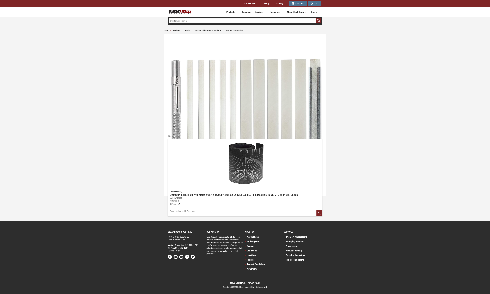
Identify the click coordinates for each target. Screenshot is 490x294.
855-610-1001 (181, 247)
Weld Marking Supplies (234, 30)
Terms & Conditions (256, 264)
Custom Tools (250, 3)
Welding (187, 30)
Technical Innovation (295, 255)
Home (166, 30)
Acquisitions (253, 237)
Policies (250, 259)
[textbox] (245, 20)
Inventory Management (296, 237)
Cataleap (265, 3)
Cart (316, 3)
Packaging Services (295, 241)
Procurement (292, 246)
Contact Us (252, 250)
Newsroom (252, 269)
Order (319, 213)
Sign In (314, 12)
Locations (251, 255)
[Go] (318, 20)
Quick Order (300, 3)
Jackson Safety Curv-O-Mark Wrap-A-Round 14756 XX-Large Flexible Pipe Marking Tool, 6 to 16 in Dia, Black (234, 194)
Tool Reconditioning (295, 259)
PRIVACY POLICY (254, 283)
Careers (250, 246)
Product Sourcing (294, 250)
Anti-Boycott (253, 241)
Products (176, 30)
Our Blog (279, 3)
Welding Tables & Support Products (208, 30)
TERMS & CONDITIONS (238, 283)
